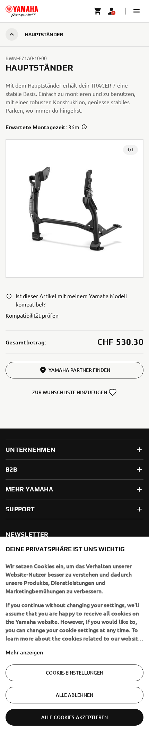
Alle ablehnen (75, 695)
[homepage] (22, 11)
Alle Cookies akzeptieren (74, 717)
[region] (74, 635)
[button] (136, 11)
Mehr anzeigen (24, 652)
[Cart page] (98, 11)
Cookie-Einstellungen (75, 672)
